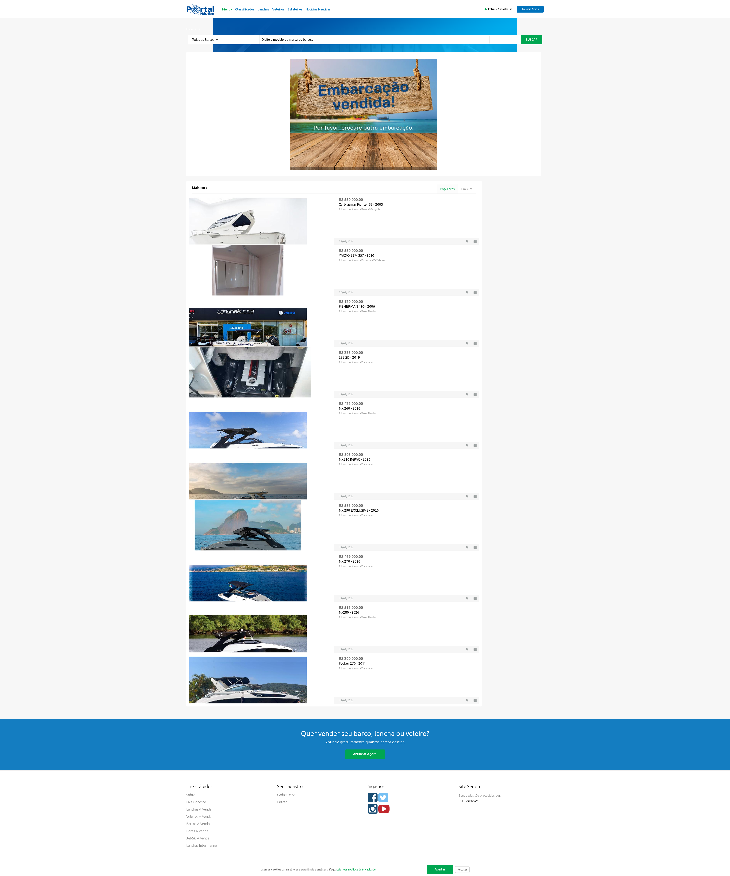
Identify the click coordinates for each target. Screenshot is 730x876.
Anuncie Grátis (530, 9)
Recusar (462, 869)
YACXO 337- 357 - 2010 (356, 255)
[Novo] (475, 445)
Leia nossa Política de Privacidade (356, 869)
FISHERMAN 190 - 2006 (357, 306)
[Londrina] (467, 343)
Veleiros (278, 9)
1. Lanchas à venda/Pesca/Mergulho (360, 209)
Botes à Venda (197, 831)
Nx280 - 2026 (349, 612)
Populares (447, 189)
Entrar (491, 9)
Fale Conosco (196, 802)
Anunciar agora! (365, 754)
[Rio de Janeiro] (467, 292)
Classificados (245, 9)
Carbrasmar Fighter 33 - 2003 (361, 204)
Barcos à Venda (198, 824)
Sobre (190, 795)
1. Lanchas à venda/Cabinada (356, 362)
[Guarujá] (467, 700)
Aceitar (440, 869)
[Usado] (475, 241)
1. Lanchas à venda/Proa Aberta (357, 311)
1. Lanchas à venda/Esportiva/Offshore (362, 260)
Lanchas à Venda (199, 809)
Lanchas (263, 9)
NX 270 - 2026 (349, 561)
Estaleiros (295, 9)
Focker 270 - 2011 (352, 663)
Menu (226, 9)
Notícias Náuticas (318, 9)
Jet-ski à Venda (197, 838)
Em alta (466, 189)
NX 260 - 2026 (349, 408)
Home (189, 29)
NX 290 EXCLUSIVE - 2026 (359, 510)
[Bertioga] (467, 394)
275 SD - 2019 (349, 357)
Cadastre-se (505, 9)
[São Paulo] (467, 241)
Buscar (531, 39)
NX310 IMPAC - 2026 (354, 459)
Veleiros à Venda (199, 816)
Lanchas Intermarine (201, 845)
